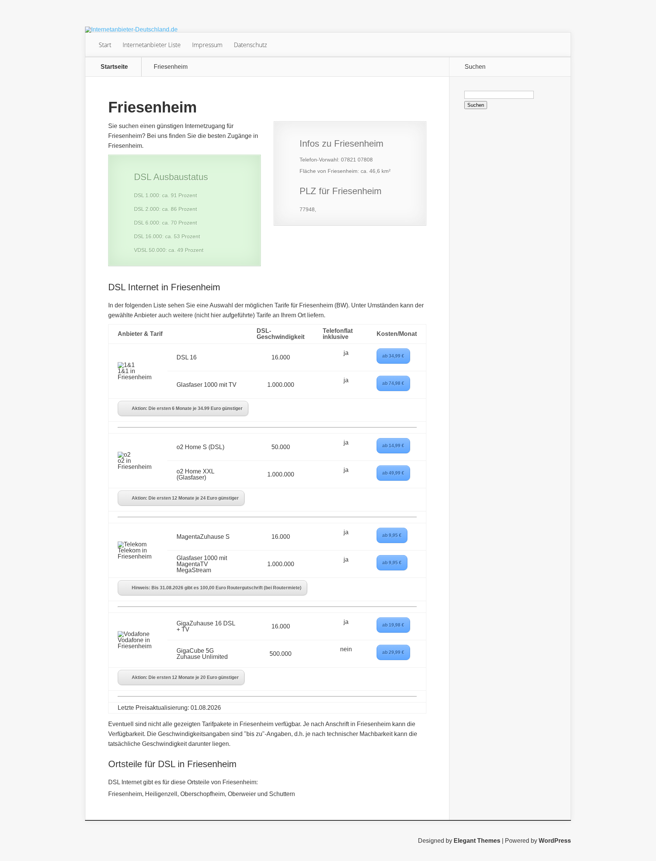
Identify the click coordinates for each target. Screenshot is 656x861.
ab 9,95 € (392, 535)
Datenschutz (250, 45)
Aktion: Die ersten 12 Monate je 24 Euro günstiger (185, 498)
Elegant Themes (477, 840)
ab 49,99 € (393, 473)
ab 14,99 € (393, 445)
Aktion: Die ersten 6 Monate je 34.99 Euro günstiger (187, 408)
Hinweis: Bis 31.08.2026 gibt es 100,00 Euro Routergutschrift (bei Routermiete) (216, 587)
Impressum (207, 45)
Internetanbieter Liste (152, 45)
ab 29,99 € (393, 652)
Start (105, 45)
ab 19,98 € (393, 625)
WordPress (555, 840)
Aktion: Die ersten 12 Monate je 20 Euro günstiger (185, 677)
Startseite (114, 67)
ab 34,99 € (393, 356)
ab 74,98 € (393, 383)
